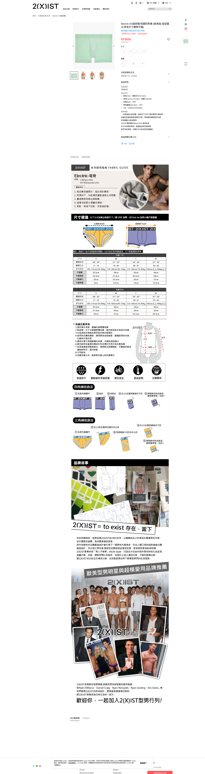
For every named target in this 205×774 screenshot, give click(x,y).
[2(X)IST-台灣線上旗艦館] (46, 6)
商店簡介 (82, 770)
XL (144, 51)
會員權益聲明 (117, 773)
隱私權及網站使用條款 (86, 773)
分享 (125, 144)
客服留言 (116, 770)
